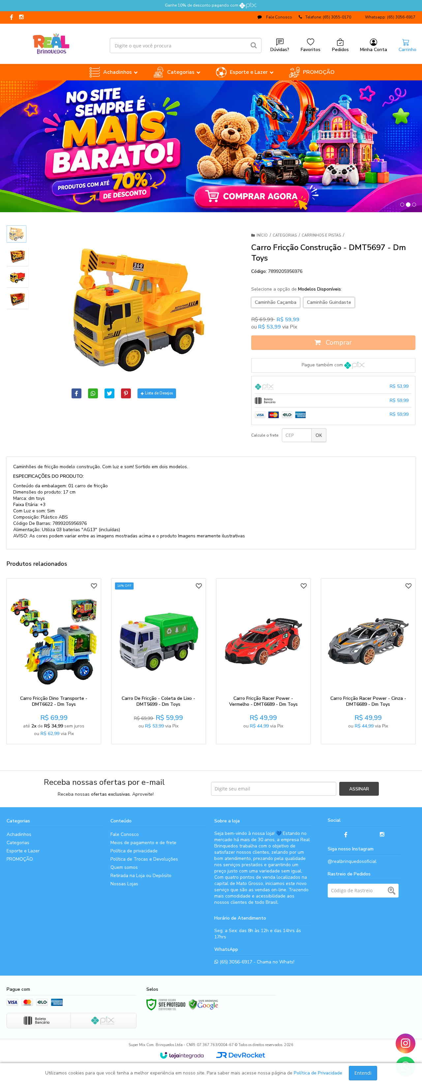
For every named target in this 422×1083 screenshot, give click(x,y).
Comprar (338, 342)
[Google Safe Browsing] (203, 1005)
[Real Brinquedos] (51, 42)
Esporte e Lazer (23, 851)
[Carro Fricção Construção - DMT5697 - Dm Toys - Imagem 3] (17, 277)
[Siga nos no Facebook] (11, 17)
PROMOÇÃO (20, 859)
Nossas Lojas (124, 884)
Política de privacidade (134, 851)
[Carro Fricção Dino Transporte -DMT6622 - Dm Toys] (54, 661)
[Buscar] (254, 45)
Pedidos (340, 49)
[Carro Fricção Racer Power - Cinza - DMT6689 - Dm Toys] (368, 661)
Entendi (363, 1073)
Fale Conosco (278, 17)
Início (262, 235)
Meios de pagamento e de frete (143, 843)
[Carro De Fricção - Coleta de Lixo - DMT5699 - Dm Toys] (158, 661)
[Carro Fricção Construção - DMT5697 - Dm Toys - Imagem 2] (17, 256)
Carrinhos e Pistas (321, 235)
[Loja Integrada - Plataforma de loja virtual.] (182, 1055)
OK (319, 435)
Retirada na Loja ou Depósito (140, 875)
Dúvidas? (279, 49)
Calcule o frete (265, 435)
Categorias (285, 235)
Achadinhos (19, 834)
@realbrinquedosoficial (352, 861)
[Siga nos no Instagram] (21, 17)
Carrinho (407, 49)
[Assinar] (359, 789)
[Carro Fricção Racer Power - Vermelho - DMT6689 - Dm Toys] (263, 661)
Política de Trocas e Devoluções (144, 859)
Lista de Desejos (159, 393)
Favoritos (310, 49)
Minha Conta (373, 49)
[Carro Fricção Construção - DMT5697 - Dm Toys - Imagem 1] (16, 233)
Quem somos (124, 867)
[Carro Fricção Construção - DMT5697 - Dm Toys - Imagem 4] (17, 299)
